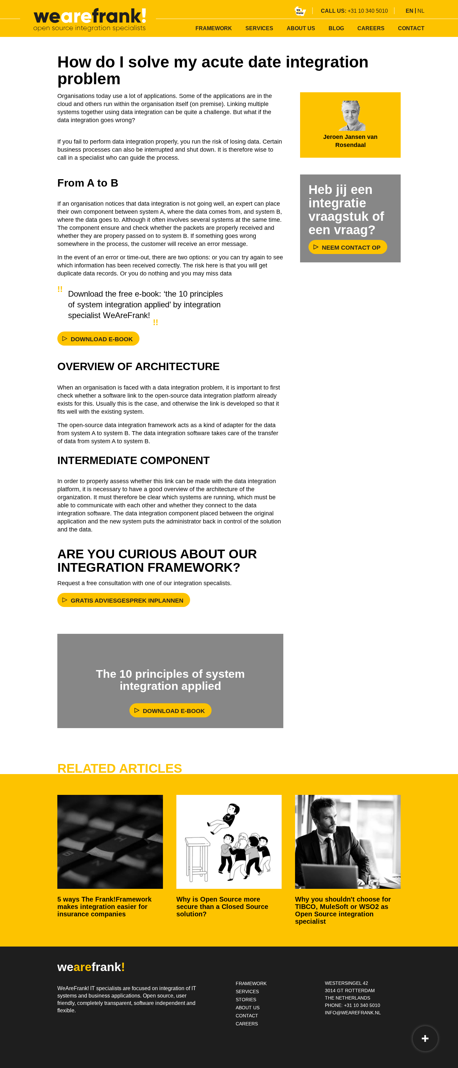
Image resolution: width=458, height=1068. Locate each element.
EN (409, 11)
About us (301, 28)
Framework (213, 28)
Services (259, 28)
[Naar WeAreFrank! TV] (300, 11)
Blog (336, 28)
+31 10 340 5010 (368, 11)
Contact (411, 28)
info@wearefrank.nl (353, 1012)
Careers (371, 28)
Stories (246, 999)
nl (420, 11)
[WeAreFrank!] (90, 20)
